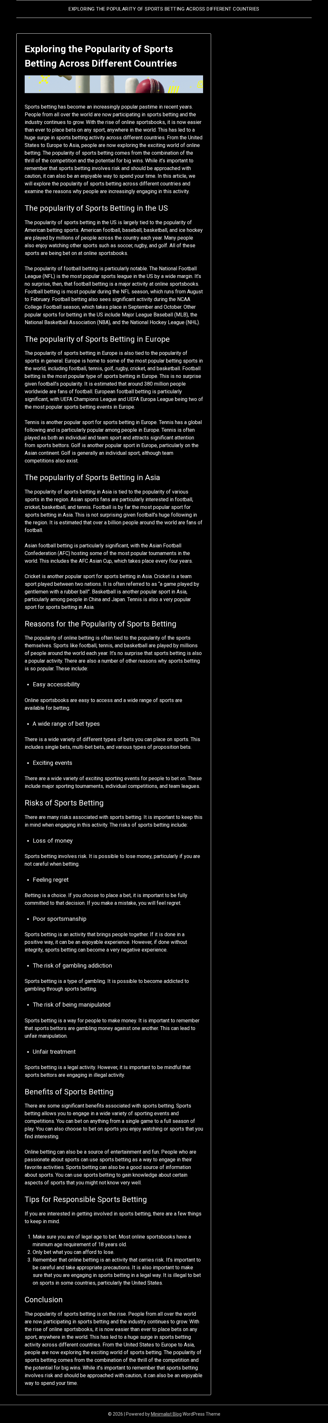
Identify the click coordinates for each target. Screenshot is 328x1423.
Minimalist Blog (166, 1414)
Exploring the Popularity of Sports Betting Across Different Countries (164, 9)
